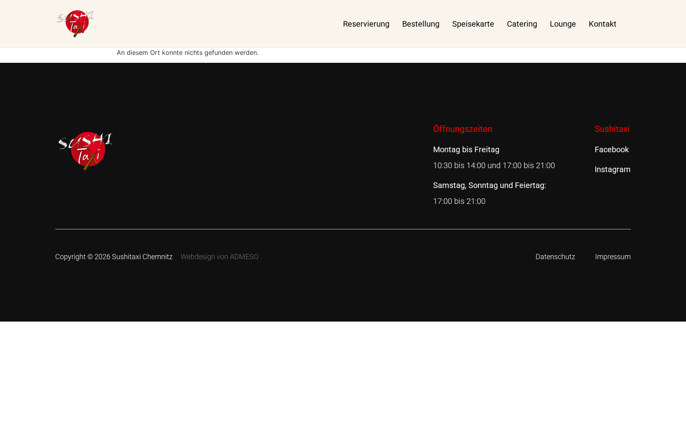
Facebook (612, 149)
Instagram (613, 169)
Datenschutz (555, 256)
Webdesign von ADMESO (219, 256)
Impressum (613, 256)
